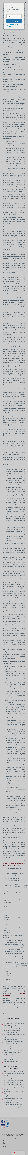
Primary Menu (25, 2)
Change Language (14, 21)
